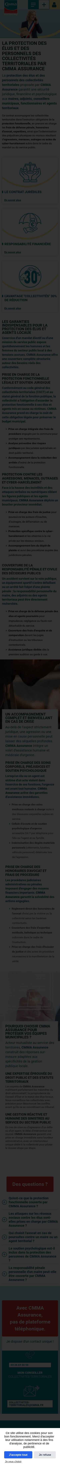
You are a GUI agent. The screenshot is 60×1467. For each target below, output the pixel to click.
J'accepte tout (18, 1454)
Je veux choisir (13, 1461)
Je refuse (45, 1454)
